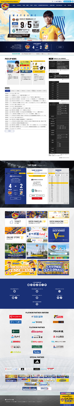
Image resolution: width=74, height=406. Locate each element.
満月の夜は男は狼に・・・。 (15, 106)
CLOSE (72, 392)
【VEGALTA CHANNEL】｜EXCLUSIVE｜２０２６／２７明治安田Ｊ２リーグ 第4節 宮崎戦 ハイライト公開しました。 (26, 98)
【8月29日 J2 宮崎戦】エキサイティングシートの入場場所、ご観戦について (22, 113)
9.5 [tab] (30, 173)
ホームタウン (52, 5)
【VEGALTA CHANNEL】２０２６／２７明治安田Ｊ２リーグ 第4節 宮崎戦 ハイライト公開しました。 (26, 100)
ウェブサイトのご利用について (22, 401)
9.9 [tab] (37, 173)
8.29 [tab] (22, 173)
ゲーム (27, 5)
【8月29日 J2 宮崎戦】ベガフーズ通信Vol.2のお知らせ (18, 110)
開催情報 (33, 195)
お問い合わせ (8, 401)
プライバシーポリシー (32, 401)
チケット (31, 5)
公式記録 (60, 47)
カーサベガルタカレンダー (65, 70)
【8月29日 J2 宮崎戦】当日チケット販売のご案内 (18, 108)
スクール (53, 102)
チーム (24, 5)
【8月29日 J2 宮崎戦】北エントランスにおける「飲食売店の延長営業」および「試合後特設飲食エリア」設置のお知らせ (26, 126)
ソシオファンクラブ (59, 5)
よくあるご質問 (14, 401)
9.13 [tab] (43, 173)
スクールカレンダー (53, 154)
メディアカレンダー (66, 79)
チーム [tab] (13, 90)
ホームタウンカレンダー (53, 71)
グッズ (35, 5)
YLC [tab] (58, 173)
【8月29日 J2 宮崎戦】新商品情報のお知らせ (16, 123)
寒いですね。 (12, 93)
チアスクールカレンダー (65, 154)
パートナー (69, 5)
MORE (9, 131)
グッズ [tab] (29, 90)
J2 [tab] (51, 173)
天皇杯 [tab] (65, 173)
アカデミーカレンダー (65, 100)
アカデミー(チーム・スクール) (43, 5)
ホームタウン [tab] (39, 90)
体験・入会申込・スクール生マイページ (56, 155)
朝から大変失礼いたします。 (15, 104)
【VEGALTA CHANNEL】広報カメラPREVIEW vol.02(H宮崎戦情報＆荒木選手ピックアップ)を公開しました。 (26, 115)
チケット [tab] (23, 90)
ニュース (13, 5)
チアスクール (64, 102)
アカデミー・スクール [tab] (34, 91)
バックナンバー (39, 401)
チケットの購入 (37, 198)
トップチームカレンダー (53, 70)
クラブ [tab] (44, 90)
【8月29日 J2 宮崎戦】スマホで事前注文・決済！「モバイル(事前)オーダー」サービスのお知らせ (26, 124)
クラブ (65, 5)
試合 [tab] (18, 90)
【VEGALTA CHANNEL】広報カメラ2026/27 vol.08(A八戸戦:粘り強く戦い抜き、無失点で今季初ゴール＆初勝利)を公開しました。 (26, 121)
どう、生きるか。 (13, 128)
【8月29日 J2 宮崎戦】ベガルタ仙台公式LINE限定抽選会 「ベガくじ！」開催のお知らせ (24, 111)
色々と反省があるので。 (14, 117)
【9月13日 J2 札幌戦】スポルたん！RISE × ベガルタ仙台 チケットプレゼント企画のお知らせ (26, 102)
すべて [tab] (8, 90)
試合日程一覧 (40, 195)
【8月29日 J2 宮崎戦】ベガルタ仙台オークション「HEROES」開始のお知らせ (22, 97)
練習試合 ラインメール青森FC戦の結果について (17, 95)
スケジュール (19, 5)
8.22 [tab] (9, 173)
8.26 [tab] (15, 173)
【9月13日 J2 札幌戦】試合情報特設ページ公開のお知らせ (18, 119)
